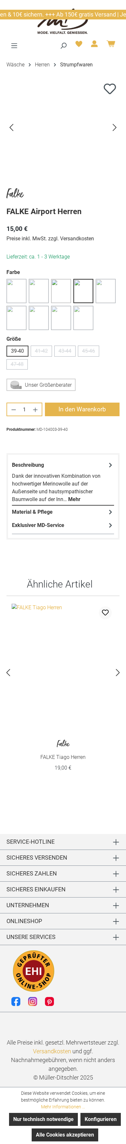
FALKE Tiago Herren (63, 750)
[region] (63, 127)
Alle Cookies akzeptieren (65, 1135)
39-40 (17, 351)
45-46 (90, 352)
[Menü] (14, 45)
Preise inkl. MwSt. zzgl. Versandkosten (50, 238)
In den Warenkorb (82, 409)
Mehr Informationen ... (63, 1106)
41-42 (43, 352)
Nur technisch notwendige (43, 1119)
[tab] (63, 482)
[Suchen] (63, 45)
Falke (14, 194)
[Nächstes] (115, 127)
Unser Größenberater (48, 385)
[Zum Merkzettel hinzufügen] (109, 88)
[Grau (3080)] (83, 291)
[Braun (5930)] (61, 291)
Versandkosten (52, 1051)
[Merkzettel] (79, 45)
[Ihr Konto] (94, 45)
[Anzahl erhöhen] (36, 409)
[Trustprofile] (33, 971)
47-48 (19, 365)
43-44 (67, 352)
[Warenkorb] (111, 46)
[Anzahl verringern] (13, 409)
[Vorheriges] (11, 127)
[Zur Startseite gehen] (63, 21)
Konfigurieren (101, 1119)
